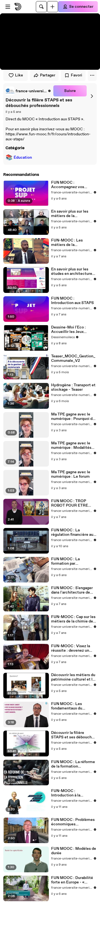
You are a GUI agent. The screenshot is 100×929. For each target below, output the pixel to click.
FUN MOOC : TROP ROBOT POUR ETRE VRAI (69, 503)
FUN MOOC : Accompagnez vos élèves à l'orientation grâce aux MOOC (69, 184)
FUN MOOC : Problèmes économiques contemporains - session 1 (73, 822)
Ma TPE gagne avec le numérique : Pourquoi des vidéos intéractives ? (74, 416)
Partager (47, 75)
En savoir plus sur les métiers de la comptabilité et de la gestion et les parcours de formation (71, 213)
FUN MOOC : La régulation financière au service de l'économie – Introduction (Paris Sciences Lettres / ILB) (72, 532)
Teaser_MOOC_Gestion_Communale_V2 (73, 358)
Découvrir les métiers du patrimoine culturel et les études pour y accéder (74, 677)
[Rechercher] (41, 6)
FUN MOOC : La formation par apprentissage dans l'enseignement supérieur (74, 561)
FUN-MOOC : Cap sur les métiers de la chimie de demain (73, 619)
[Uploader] (52, 6)
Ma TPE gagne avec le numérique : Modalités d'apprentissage (71, 445)
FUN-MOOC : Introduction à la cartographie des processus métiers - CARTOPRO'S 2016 (69, 793)
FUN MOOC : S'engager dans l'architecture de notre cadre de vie (72, 590)
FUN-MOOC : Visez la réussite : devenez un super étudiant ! (70, 648)
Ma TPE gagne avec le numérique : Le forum (70, 474)
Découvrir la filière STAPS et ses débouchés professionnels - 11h (73, 735)
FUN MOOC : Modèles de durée (73, 850)
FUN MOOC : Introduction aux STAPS (72, 300)
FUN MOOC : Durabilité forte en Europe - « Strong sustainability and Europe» (73, 880)
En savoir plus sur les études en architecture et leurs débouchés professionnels (71, 271)
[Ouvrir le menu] (7, 6)
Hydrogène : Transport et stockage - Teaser (73, 387)
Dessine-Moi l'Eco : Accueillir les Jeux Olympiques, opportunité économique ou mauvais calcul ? (73, 329)
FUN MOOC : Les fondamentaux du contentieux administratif (66, 706)
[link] (28, 90)
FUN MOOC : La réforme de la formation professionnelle (73, 764)
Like (19, 75)
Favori (76, 75)
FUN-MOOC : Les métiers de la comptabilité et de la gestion (69, 242)
